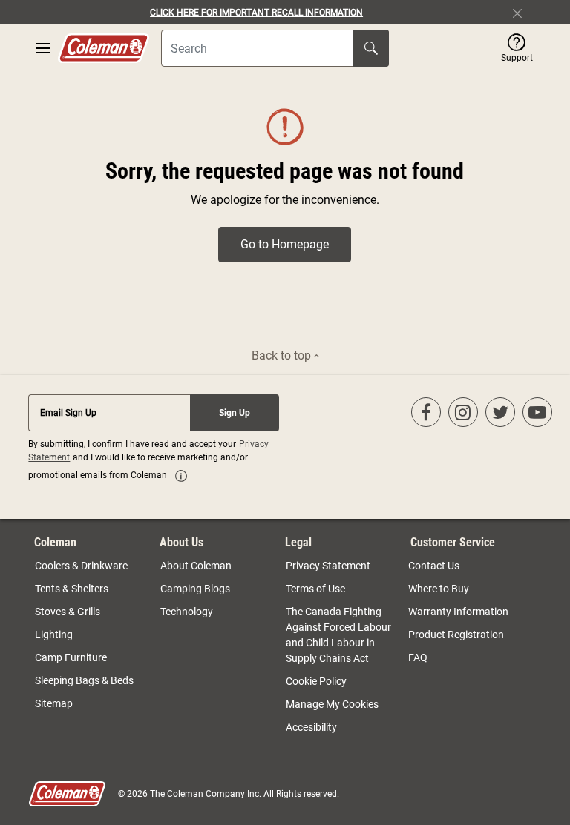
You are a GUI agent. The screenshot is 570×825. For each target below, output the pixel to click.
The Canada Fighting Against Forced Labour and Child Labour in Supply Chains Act (338, 635)
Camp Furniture (71, 657)
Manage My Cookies (332, 704)
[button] (517, 48)
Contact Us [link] (433, 565)
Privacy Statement (328, 565)
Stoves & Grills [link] (67, 611)
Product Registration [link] (456, 634)
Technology (186, 611)
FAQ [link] (418, 657)
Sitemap (54, 703)
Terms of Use (315, 588)
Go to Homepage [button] (284, 244)
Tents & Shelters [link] (71, 588)
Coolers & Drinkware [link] (81, 565)
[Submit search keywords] (371, 48)
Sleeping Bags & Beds (84, 680)
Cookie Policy (316, 681)
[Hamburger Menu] (43, 48)
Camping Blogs (195, 588)
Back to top (283, 355)
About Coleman (196, 565)
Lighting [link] (54, 634)
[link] (181, 476)
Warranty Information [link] (458, 611)
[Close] (523, 12)
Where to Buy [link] (438, 588)
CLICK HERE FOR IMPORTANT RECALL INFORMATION (256, 12)
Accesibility (311, 727)
